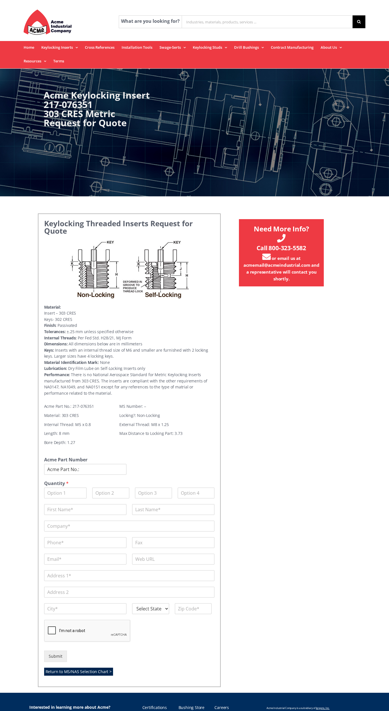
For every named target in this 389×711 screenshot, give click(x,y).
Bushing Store (191, 707)
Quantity (56, 483)
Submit (55, 656)
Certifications (154, 707)
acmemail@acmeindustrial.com (276, 265)
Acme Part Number (65, 460)
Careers (221, 707)
